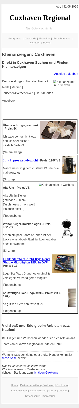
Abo (58, 6)
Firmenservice (38, 390)
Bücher (47, 42)
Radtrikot (44, 38)
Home (14, 385)
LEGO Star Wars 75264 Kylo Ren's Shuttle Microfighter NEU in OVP (26, 261)
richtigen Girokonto (45, 372)
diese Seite (9, 358)
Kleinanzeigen (19, 390)
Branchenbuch (61, 38)
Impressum (48, 395)
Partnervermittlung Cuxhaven (37, 385)
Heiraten (35, 42)
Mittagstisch (14, 38)
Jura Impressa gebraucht (20, 160)
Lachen (63, 390)
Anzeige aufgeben (66, 73)
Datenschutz (32, 395)
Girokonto (62, 385)
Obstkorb (30, 38)
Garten (53, 390)
